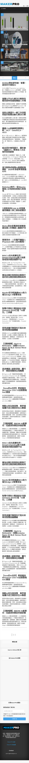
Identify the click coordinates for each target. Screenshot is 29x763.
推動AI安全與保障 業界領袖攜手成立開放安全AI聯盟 (14, 407)
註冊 (27, 5)
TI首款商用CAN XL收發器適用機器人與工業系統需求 (14, 209)
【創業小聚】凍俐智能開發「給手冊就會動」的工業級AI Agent (14, 754)
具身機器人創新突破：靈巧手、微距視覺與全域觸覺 (14, 370)
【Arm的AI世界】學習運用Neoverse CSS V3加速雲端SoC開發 (14, 390)
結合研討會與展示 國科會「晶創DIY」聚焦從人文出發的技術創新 (14, 150)
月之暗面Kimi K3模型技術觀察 (13, 631)
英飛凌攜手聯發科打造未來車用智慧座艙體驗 (14, 329)
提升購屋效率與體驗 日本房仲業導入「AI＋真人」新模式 (14, 736)
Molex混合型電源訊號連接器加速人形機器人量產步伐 (14, 227)
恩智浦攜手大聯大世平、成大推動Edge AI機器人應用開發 (14, 650)
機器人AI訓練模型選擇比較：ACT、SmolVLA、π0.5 (11, 68)
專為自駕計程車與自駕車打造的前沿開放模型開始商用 (14, 276)
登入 (24, 5)
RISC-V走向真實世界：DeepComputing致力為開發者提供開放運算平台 (13, 258)
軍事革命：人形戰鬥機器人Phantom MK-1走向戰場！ (14, 241)
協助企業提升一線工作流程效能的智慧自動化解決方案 (11, 55)
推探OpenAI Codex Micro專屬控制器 (14, 702)
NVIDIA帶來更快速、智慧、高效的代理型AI (14, 28)
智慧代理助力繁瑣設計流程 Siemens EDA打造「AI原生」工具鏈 (15, 310)
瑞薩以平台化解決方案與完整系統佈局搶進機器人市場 (14, 100)
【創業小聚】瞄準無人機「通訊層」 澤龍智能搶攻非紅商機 (14, 685)
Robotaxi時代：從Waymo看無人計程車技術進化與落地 (14, 189)
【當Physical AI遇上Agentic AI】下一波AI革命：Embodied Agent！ (13, 667)
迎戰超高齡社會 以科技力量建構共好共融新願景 (14, 719)
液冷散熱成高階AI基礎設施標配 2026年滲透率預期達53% (14, 169)
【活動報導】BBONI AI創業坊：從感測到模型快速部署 (14, 424)
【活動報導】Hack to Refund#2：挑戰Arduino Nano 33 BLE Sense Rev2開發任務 (14, 347)
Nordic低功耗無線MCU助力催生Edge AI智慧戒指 (14, 294)
